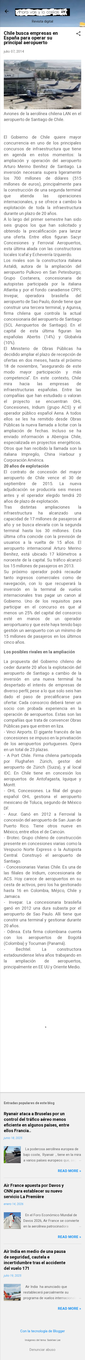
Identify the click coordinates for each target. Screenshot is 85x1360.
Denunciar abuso (42, 1350)
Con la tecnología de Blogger (42, 1331)
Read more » (69, 1171)
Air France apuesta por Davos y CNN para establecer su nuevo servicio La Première (34, 1191)
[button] (78, 34)
